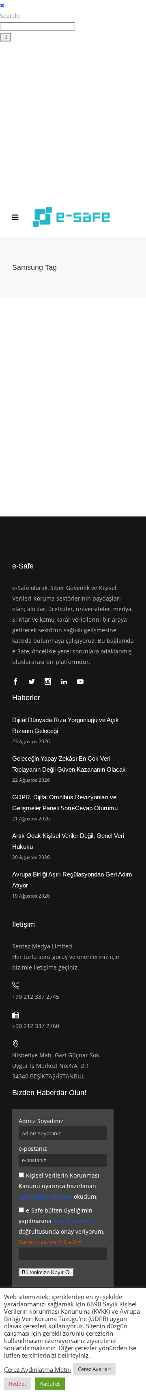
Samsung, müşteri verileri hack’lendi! (67, 406)
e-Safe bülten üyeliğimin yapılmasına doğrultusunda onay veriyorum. (62, 1220)
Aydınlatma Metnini (45, 1196)
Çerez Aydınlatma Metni (37, 1369)
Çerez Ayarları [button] (94, 1369)
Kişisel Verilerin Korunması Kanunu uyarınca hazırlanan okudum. (59, 1185)
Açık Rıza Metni (73, 1221)
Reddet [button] (17, 1383)
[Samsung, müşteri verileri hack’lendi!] (73, 348)
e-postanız (33, 1148)
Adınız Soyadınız (41, 1121)
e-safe (21, 418)
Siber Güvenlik (50, 418)
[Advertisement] (73, 119)
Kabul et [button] (50, 1383)
